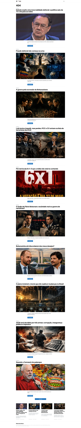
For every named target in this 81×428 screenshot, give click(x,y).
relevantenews (29, 121)
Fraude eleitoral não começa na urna (30, 51)
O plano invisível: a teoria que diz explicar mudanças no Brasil (40, 284)
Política (17, 8)
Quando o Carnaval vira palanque (29, 362)
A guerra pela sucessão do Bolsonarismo (32, 90)
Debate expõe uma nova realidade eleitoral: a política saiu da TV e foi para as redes (39, 11)
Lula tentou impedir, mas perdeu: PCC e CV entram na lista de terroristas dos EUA (40, 129)
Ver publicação (30, 45)
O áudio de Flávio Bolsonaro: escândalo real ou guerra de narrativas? (38, 207)
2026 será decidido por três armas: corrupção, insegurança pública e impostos (39, 323)
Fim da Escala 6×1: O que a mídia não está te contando (37, 169)
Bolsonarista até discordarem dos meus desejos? (35, 246)
